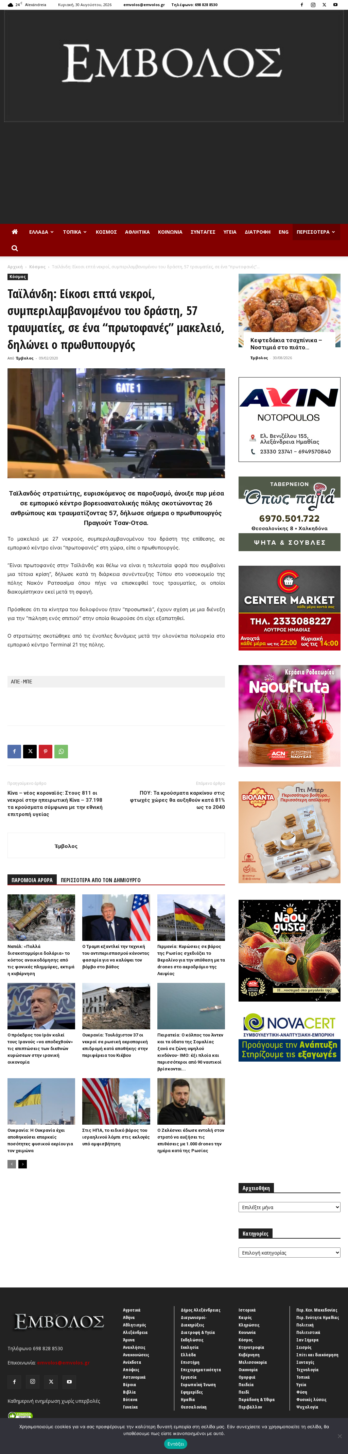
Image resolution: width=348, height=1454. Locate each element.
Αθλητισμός (134, 1325)
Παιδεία (246, 1384)
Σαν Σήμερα (307, 1340)
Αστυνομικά (134, 1377)
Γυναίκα (130, 1407)
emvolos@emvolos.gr (144, 4)
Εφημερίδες (192, 1392)
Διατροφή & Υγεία (198, 1332)
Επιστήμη (190, 1362)
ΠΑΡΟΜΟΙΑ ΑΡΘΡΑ (32, 880)
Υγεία (230, 232)
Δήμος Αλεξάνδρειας (201, 1310)
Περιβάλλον (250, 1407)
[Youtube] (335, 4)
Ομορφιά (247, 1377)
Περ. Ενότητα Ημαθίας (317, 1317)
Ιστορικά (247, 1310)
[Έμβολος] (174, 66)
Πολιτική (305, 1325)
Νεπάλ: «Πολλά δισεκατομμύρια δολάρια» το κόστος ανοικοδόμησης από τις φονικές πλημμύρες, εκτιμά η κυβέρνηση (40, 960)
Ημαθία (188, 1399)
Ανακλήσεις (134, 1347)
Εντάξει (176, 1444)
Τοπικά (72, 232)
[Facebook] (302, 4)
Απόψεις (131, 1369)
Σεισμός (304, 1347)
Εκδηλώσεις (192, 1340)
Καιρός (245, 1317)
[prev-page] (11, 1164)
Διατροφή (258, 232)
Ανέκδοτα (132, 1362)
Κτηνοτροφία (251, 1347)
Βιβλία (129, 1392)
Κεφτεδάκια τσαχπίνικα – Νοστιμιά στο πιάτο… (286, 344)
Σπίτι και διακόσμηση (317, 1355)
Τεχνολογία (307, 1369)
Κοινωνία (170, 232)
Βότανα (130, 1399)
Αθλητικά (137, 232)
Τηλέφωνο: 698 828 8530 (194, 4)
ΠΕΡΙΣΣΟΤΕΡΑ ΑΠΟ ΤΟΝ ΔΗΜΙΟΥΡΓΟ (101, 880)
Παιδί (244, 1392)
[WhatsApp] (61, 751)
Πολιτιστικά (308, 1332)
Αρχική (15, 267)
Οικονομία (248, 1369)
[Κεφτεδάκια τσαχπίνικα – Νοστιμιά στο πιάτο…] (290, 311)
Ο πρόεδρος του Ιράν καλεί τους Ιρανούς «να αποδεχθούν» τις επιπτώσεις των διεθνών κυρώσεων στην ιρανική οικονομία (40, 1048)
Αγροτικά (132, 1310)
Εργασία (189, 1377)
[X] (324, 4)
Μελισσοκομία (253, 1362)
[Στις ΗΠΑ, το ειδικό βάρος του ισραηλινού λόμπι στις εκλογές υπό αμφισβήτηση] (116, 1101)
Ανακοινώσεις (136, 1355)
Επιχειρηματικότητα (201, 1369)
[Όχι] (339, 1436)
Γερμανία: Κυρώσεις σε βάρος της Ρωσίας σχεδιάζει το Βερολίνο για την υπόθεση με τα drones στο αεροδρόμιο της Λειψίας (191, 960)
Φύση (301, 1392)
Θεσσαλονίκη (194, 1407)
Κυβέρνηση (249, 1355)
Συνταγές (203, 232)
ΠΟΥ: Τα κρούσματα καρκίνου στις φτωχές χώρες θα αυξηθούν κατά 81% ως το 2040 (177, 800)
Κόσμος (106, 232)
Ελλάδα (38, 232)
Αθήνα (129, 1317)
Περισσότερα (313, 232)
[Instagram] (313, 4)
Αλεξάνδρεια (135, 1332)
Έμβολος (25, 358)
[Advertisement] (174, 172)
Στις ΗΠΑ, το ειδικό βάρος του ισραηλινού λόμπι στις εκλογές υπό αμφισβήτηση (116, 1137)
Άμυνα (129, 1340)
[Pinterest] (45, 751)
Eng (284, 232)
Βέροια (129, 1384)
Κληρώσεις (249, 1325)
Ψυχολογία (307, 1407)
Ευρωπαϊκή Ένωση (198, 1384)
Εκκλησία (190, 1347)
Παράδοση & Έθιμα (257, 1399)
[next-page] (22, 1164)
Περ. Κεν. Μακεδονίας (316, 1310)
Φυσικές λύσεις (311, 1399)
